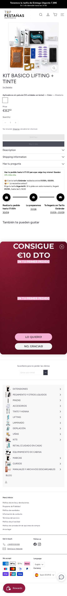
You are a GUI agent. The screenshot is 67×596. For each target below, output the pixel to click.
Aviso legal (7, 529)
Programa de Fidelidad (11, 506)
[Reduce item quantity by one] (5, 122)
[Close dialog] (62, 247)
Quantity (6, 117)
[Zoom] (54, 68)
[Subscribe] (45, 372)
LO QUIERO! (33, 337)
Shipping (16, 129)
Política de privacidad (11, 522)
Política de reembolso (11, 510)
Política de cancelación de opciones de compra (21, 526)
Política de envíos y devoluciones (16, 503)
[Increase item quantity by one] (15, 122)
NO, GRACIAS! (33, 346)
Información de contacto (12, 514)
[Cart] (55, 14)
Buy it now (33, 144)
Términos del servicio (11, 518)
